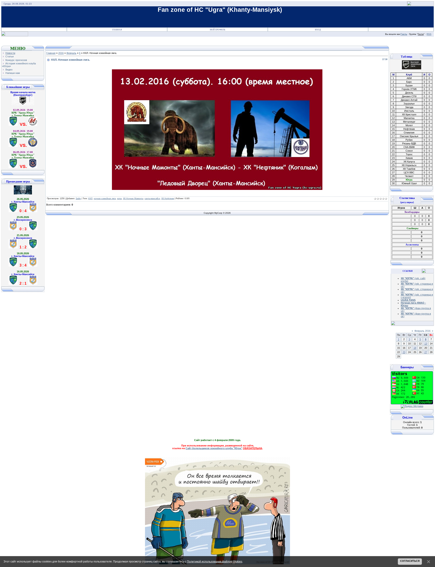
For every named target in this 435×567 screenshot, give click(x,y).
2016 (61, 53)
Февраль (71, 53)
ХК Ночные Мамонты (133, 198)
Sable (78, 198)
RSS (429, 34)
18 (414, 347)
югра (119, 198)
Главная (117, 30)
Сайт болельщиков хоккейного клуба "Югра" (214, 448)
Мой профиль (217, 30)
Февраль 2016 (422, 331)
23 (404, 352)
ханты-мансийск (152, 198)
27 (425, 352)
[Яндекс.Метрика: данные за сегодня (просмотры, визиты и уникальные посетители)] (412, 406)
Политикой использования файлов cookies (214, 561)
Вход (318, 30)
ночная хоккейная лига (105, 198)
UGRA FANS (408, 300)
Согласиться (410, 561)
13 (425, 343)
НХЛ (90, 198)
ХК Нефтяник (167, 198)
